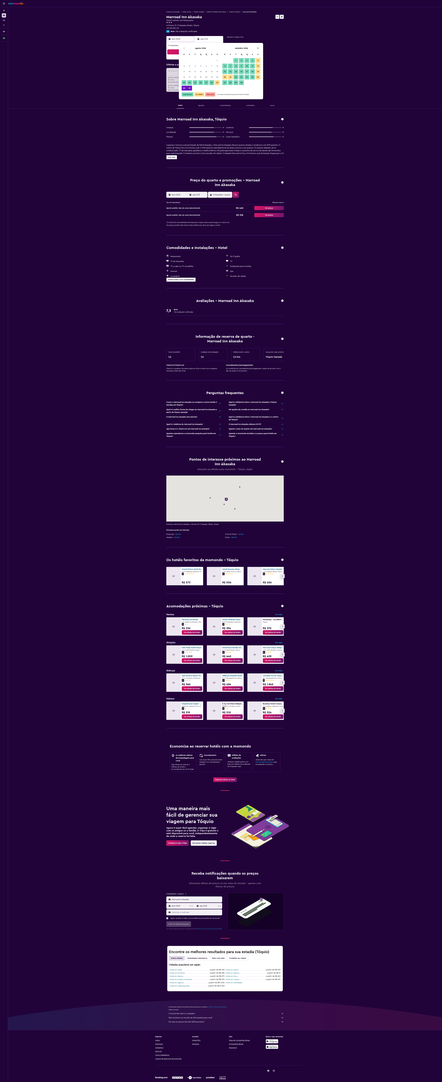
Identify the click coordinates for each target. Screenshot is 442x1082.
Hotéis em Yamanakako (233, 983)
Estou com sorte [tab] (218, 958)
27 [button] (206, 83)
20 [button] (206, 77)
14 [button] (212, 71)
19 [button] (201, 77)
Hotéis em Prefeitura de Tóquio (216, 12)
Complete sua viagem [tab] (237, 958)
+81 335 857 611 (172, 28)
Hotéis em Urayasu (232, 979)
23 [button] (184, 83)
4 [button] (195, 66)
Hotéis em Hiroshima (177, 973)
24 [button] (190, 83)
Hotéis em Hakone (176, 976)
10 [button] (189, 71)
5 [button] (200, 66)
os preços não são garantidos (217, 1007)
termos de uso (200, 928)
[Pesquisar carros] (4, 20)
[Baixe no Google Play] (272, 1041)
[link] (192, 632)
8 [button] (217, 66)
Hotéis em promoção (173, 12)
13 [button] (206, 71)
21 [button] (212, 77)
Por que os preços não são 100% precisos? (186, 1022)
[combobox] (196, 899)
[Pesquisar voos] (4, 10)
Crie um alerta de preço (264, 762)
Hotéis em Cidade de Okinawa (181, 979)
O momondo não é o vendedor (182, 1013)
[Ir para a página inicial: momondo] (15, 3)
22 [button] (217, 77)
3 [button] (189, 66)
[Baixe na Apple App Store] (272, 1047)
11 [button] (195, 71)
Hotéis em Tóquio (234, 12)
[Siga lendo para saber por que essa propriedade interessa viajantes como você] (282, 392)
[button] (3, 3)
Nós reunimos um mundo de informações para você (190, 1018)
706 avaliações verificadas (186, 31)
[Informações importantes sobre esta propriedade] (282, 338)
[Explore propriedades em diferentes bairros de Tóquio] (282, 606)
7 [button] (211, 66)
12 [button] (201, 71)
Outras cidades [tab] (177, 958)
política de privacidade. (214, 928)
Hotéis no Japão (199, 12)
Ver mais (278, 614)
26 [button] (201, 83)
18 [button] (195, 77)
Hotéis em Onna (231, 976)
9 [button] (184, 71)
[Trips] (4, 31)
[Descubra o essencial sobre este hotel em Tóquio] (282, 119)
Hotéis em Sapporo (177, 983)
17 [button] (189, 77)
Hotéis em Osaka (176, 970)
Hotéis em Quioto (232, 970)
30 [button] (184, 88)
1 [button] (217, 60)
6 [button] (206, 66)
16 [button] (184, 77)
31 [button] (189, 88)
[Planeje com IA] (4, 25)
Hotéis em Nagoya (232, 973)
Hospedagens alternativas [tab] (197, 958)
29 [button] (217, 83)
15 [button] (217, 71)
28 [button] (212, 83)
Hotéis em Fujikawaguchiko (180, 986)
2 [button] (184, 66)
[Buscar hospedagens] (4, 15)
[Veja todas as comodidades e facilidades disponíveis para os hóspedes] (282, 247)
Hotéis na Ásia (186, 12)
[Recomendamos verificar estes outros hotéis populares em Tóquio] (282, 559)
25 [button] (195, 83)
